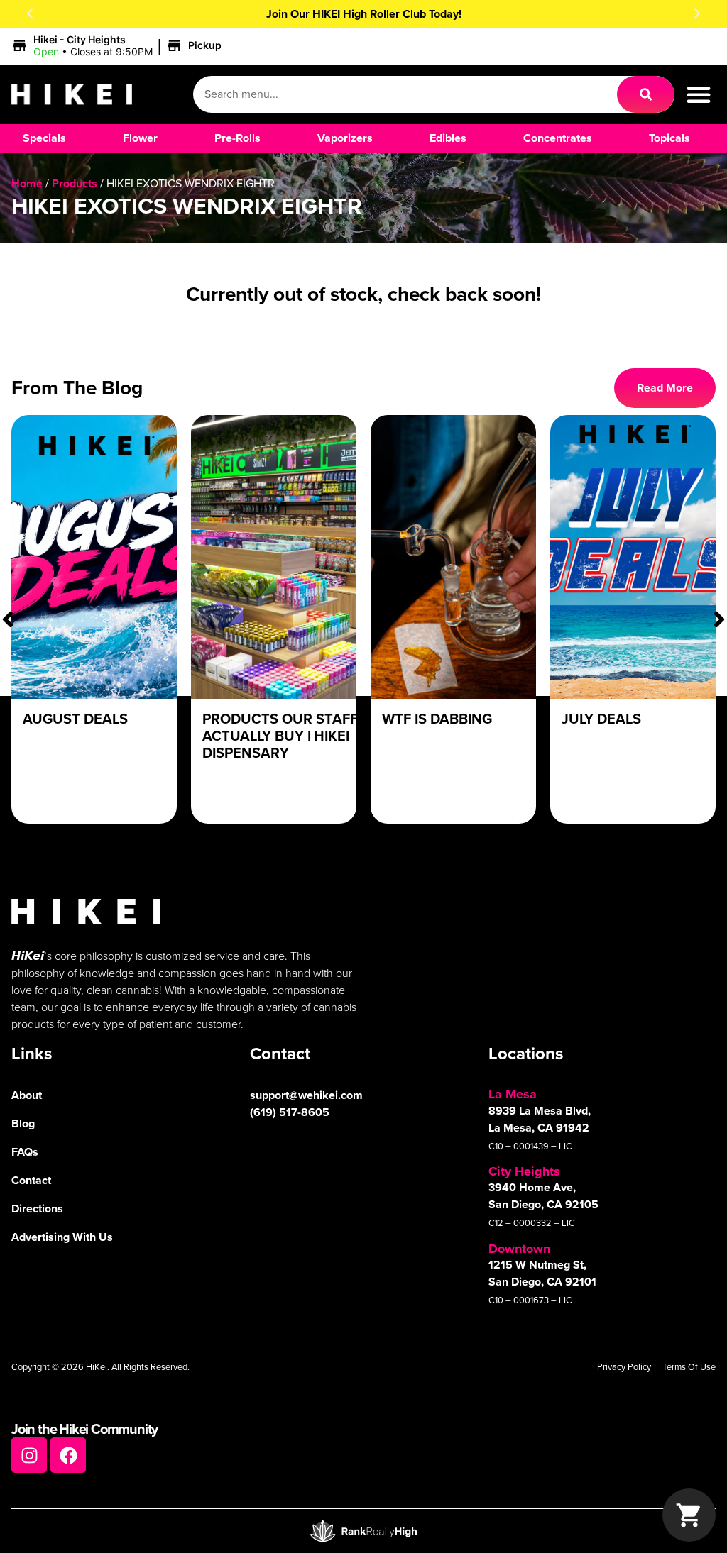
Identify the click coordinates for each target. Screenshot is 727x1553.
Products (74, 183)
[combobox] (405, 94)
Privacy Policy (624, 1367)
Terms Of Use (689, 1367)
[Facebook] (68, 1455)
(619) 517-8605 (289, 1112)
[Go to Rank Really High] (363, 1531)
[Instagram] (29, 1455)
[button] (30, 13)
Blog (23, 1123)
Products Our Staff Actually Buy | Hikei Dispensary (280, 735)
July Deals (601, 718)
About (26, 1095)
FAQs (24, 1152)
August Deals (75, 718)
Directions (37, 1208)
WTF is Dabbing (437, 718)
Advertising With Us (62, 1237)
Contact (31, 1180)
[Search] (645, 94)
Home (27, 183)
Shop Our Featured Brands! (364, 14)
